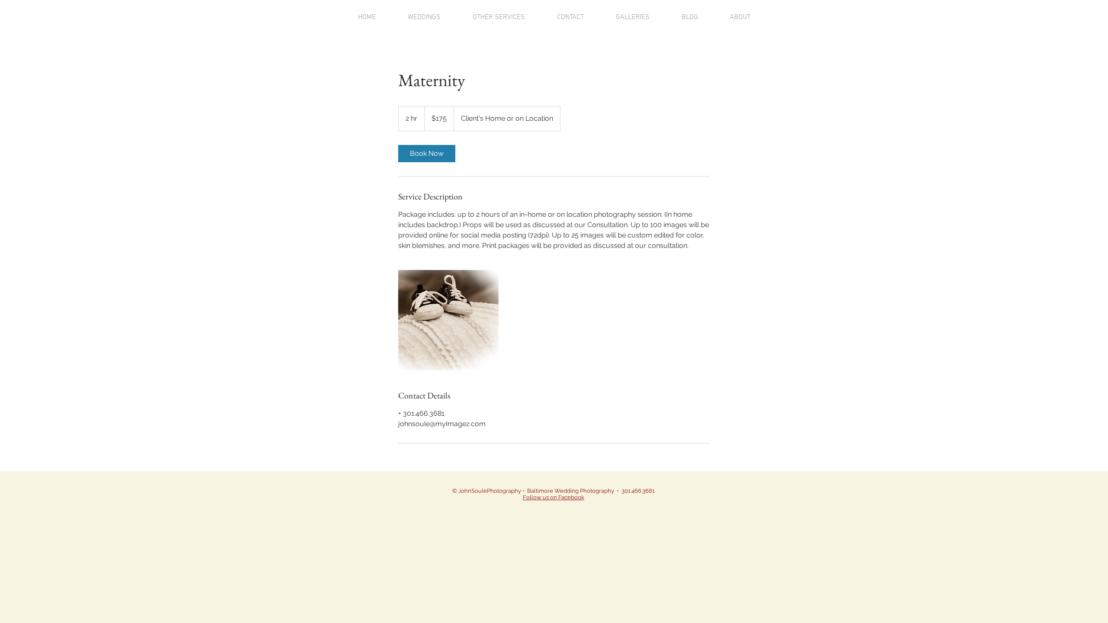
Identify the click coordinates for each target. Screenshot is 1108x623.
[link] (426, 153)
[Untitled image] (448, 320)
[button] (424, 17)
